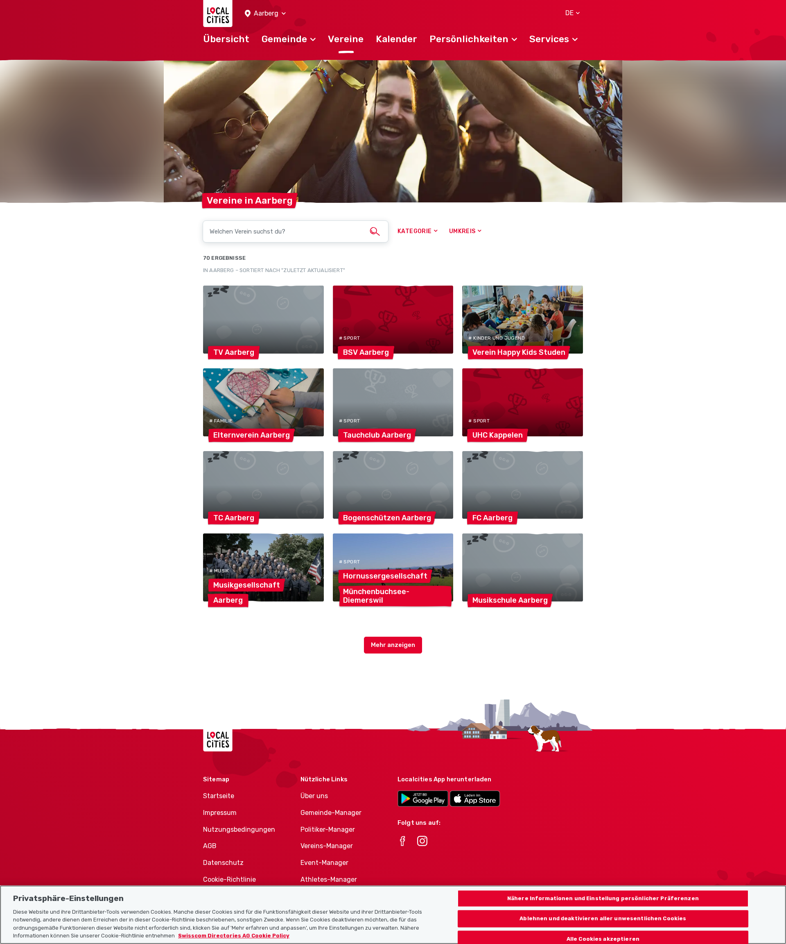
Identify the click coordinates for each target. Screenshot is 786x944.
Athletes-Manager (328, 879)
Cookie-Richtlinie (229, 879)
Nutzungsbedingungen (239, 829)
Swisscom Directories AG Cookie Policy (233, 936)
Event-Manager (324, 863)
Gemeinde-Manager (330, 813)
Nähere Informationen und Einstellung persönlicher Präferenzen (603, 898)
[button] (265, 13)
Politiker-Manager (327, 829)
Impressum (220, 813)
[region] (393, 914)
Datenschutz (223, 863)
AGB (210, 846)
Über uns (314, 796)
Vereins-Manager (326, 846)
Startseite (218, 796)
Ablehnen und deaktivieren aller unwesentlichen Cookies (602, 919)
